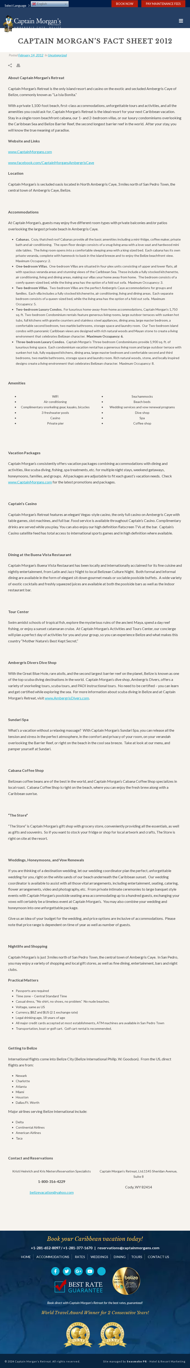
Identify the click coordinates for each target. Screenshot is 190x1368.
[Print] (20, 65)
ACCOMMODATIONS (52, 1257)
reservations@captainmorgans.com (128, 1248)
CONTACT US (158, 1257)
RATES (80, 1257)
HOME (26, 1257)
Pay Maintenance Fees (163, 4)
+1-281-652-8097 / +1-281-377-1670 (61, 1248)
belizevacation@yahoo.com (52, 1192)
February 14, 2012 (30, 55)
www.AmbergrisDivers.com (67, 698)
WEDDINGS (99, 1257)
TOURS (136, 1257)
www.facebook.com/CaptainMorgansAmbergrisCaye (51, 162)
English (41, 4)
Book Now (124, 4)
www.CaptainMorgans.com (30, 151)
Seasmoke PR (137, 1361)
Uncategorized (57, 55)
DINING (120, 1257)
